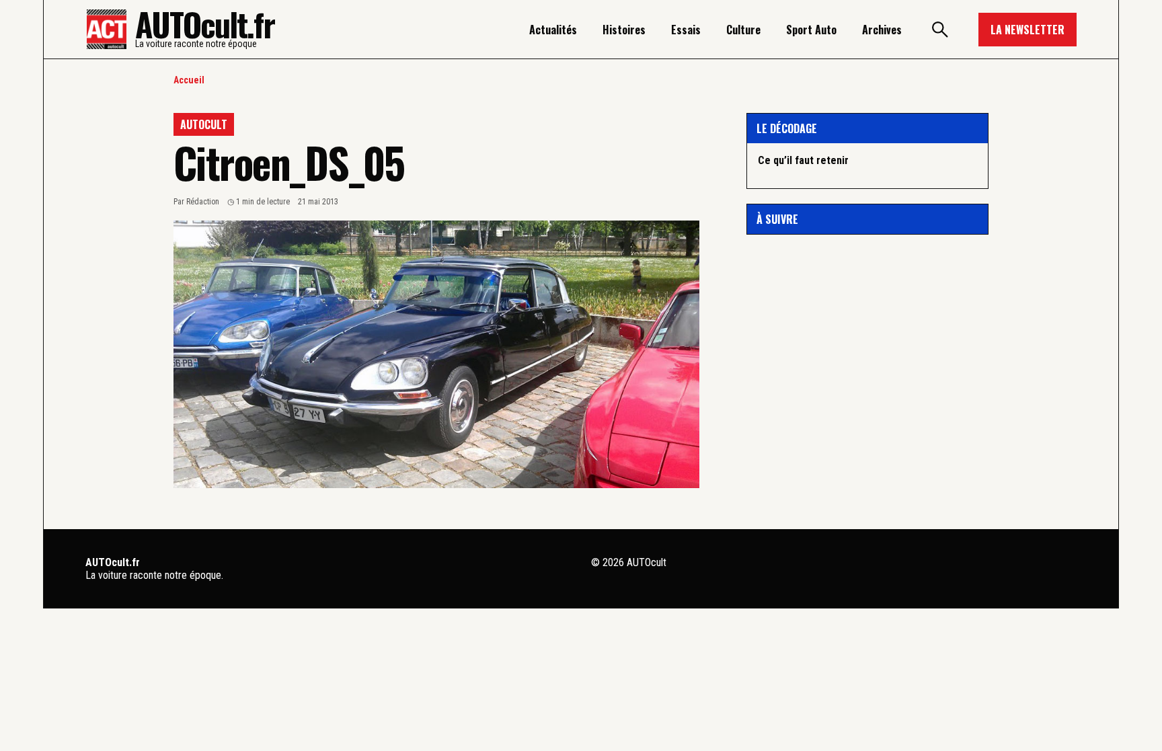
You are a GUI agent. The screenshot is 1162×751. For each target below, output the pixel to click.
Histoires (624, 30)
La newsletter (1027, 30)
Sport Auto (811, 30)
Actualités (553, 30)
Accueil (188, 80)
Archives (882, 30)
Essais (686, 30)
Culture (743, 30)
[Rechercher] (940, 29)
